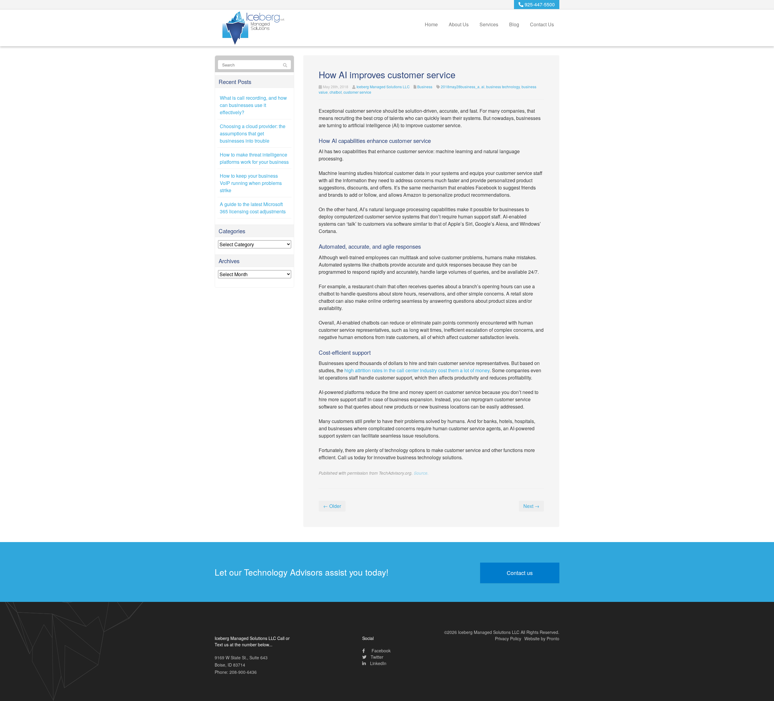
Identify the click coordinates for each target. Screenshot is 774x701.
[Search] (285, 65)
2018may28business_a (460, 86)
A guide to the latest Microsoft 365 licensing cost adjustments (253, 208)
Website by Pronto (541, 638)
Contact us (520, 573)
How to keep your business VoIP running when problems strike (251, 183)
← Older (332, 505)
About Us (459, 24)
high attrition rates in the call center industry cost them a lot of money (416, 370)
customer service (357, 92)
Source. (421, 473)
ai (482, 86)
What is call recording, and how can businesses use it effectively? (253, 105)
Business (424, 86)
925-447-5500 (539, 4)
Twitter (376, 657)
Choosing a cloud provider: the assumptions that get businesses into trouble (252, 133)
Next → (531, 505)
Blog (514, 24)
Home (431, 24)
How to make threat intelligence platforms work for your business (254, 158)
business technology (503, 86)
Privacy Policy (508, 638)
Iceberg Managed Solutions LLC (383, 86)
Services (489, 24)
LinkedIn (377, 663)
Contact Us (542, 24)
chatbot (336, 92)
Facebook (380, 651)
